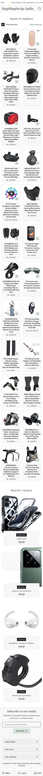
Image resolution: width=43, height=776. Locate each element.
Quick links (10, 741)
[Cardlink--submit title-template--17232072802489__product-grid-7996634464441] (32, 233)
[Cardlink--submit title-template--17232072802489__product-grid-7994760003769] (11, 454)
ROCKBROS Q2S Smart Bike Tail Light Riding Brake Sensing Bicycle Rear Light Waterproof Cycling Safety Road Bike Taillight (11, 135)
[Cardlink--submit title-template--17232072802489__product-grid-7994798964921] (32, 383)
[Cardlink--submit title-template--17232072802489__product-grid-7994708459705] (32, 454)
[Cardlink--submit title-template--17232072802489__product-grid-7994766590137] (11, 270)
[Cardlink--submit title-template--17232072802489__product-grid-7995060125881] (11, 193)
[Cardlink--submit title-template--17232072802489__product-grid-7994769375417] (32, 419)
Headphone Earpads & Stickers (21, 643)
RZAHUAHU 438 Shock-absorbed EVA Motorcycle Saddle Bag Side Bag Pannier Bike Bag (11, 172)
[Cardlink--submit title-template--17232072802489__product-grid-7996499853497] (32, 76)
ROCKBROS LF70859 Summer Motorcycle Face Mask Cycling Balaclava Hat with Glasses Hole (32, 91)
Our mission (10, 756)
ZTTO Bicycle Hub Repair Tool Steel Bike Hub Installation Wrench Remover (32, 362)
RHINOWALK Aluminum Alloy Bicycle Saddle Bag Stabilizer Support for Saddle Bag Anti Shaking (11, 470)
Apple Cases (21, 538)
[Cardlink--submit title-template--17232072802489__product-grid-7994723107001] (32, 270)
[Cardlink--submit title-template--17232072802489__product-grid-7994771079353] (11, 117)
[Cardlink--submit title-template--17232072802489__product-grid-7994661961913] (11, 38)
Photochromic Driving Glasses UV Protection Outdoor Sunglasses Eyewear (32, 284)
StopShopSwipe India (25, 763)
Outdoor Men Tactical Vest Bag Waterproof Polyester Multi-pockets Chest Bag (32, 469)
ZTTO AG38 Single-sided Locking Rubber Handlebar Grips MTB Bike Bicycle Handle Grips (11, 363)
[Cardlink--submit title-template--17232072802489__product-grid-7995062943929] (11, 348)
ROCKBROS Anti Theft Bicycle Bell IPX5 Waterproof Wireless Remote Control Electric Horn (11, 249)
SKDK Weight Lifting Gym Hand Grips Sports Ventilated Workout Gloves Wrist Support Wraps (31, 398)
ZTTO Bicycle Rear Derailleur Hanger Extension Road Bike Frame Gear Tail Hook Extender (32, 323)
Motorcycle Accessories (21, 695)
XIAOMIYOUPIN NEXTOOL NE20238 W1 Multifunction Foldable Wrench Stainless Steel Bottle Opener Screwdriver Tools (11, 325)
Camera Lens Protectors (21, 591)
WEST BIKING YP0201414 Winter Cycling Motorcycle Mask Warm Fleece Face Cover (32, 208)
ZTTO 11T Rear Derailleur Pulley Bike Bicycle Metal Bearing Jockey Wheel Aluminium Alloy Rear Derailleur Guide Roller (11, 210)
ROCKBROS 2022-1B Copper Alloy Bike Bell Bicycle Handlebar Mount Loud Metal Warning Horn (11, 286)
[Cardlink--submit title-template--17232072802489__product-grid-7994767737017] (11, 233)
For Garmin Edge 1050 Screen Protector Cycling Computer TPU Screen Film (32, 248)
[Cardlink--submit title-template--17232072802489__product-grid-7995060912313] (32, 117)
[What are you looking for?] (39, 8)
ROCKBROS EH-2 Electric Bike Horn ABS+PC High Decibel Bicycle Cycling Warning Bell (31, 434)
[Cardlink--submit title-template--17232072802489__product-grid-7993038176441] (32, 157)
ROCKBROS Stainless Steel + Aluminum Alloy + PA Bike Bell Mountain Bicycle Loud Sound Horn (11, 434)
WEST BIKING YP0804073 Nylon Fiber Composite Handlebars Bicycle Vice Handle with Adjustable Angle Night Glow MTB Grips (11, 94)
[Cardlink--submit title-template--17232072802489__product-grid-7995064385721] (32, 348)
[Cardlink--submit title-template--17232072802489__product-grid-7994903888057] (32, 193)
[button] (37, 773)
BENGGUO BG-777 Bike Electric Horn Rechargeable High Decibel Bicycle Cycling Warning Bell (32, 172)
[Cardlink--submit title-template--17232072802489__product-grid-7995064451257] (32, 308)
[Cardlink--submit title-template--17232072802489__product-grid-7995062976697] (11, 383)
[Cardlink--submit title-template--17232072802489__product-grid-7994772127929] (11, 419)
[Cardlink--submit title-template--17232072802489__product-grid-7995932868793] (32, 38)
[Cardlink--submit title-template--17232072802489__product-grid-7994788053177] (11, 157)
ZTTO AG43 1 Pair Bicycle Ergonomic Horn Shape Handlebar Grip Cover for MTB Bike (11, 398)
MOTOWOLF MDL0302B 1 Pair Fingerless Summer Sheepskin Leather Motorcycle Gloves (11, 53)
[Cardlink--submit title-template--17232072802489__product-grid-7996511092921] (11, 308)
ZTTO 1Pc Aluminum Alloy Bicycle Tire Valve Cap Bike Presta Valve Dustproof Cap (32, 132)
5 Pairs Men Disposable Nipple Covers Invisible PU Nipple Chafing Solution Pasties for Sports (32, 54)
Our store (9, 749)
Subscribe (20, 731)
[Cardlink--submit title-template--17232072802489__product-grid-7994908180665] (11, 76)
